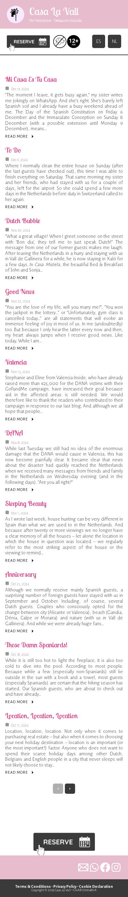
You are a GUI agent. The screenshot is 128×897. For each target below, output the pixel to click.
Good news (19, 291)
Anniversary (20, 574)
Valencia (16, 362)
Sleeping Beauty (25, 503)
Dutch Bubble (22, 220)
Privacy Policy (64, 886)
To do (13, 150)
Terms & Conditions (33, 886)
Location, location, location (41, 715)
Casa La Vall (54, 11)
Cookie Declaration (96, 886)
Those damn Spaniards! (36, 644)
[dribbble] (116, 867)
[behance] (105, 867)
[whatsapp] (94, 867)
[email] (83, 867)
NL (114, 41)
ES (98, 41)
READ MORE (16, 136)
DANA (14, 433)
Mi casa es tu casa (31, 79)
